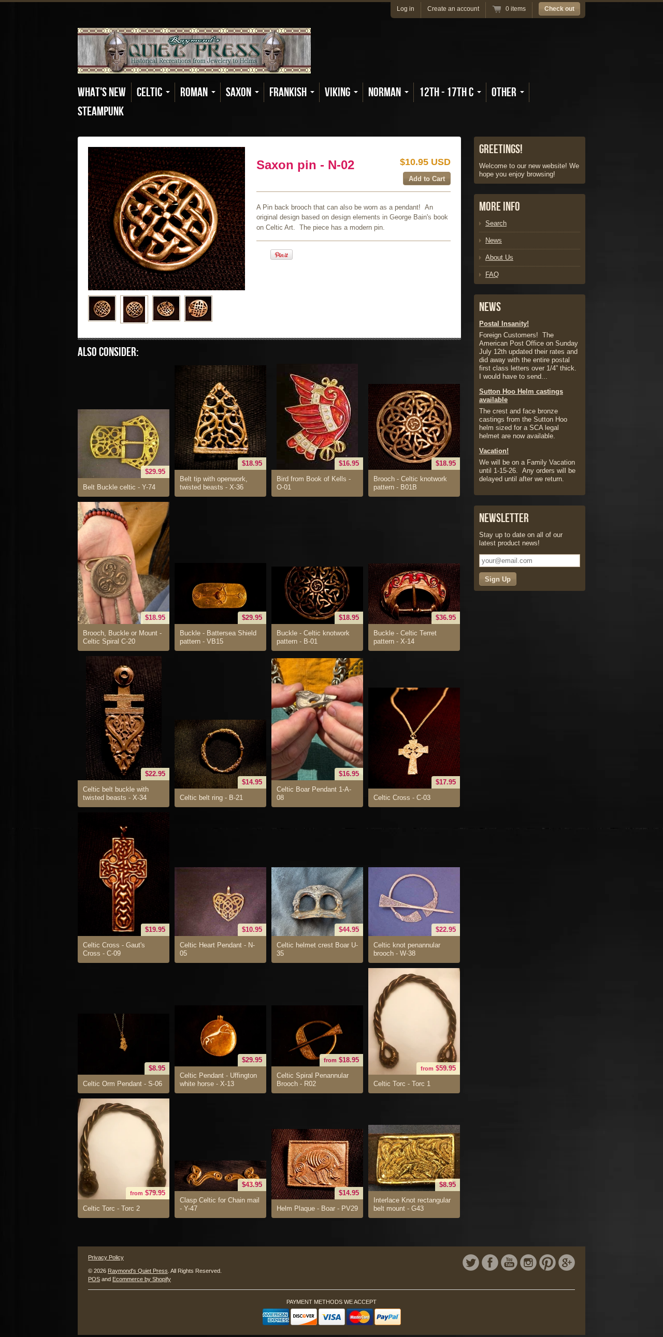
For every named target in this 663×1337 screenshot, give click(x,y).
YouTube (509, 1262)
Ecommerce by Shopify (141, 1279)
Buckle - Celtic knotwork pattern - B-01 (313, 637)
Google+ (566, 1262)
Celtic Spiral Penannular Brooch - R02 (313, 1080)
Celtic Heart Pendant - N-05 (217, 949)
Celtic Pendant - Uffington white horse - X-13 (218, 1080)
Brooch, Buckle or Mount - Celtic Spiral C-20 (122, 637)
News (493, 240)
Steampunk (101, 111)
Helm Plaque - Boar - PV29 (317, 1208)
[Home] (194, 66)
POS (94, 1279)
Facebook (490, 1262)
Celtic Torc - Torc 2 (111, 1208)
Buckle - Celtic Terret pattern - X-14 (405, 637)
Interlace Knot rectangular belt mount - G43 (412, 1204)
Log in (405, 8)
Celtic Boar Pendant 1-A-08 (314, 793)
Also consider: (108, 352)
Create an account (453, 8)
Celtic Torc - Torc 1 (401, 1084)
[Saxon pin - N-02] (102, 308)
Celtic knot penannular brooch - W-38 (406, 949)
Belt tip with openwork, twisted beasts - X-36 (214, 483)
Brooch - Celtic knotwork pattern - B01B (410, 483)
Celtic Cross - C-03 (401, 797)
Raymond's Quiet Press (138, 1271)
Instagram (528, 1262)
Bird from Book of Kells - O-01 (314, 483)
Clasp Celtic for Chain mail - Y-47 (220, 1204)
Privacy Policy (106, 1257)
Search (496, 223)
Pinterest (547, 1262)
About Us (499, 257)
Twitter (471, 1262)
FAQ (492, 274)
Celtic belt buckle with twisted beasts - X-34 (116, 793)
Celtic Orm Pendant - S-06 (122, 1084)
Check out (559, 8)
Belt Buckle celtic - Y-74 (119, 487)
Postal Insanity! (504, 324)
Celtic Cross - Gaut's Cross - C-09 (114, 949)
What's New (102, 92)
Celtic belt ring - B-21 (211, 797)
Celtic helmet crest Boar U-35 (317, 949)
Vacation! (494, 451)
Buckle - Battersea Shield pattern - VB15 (218, 637)
